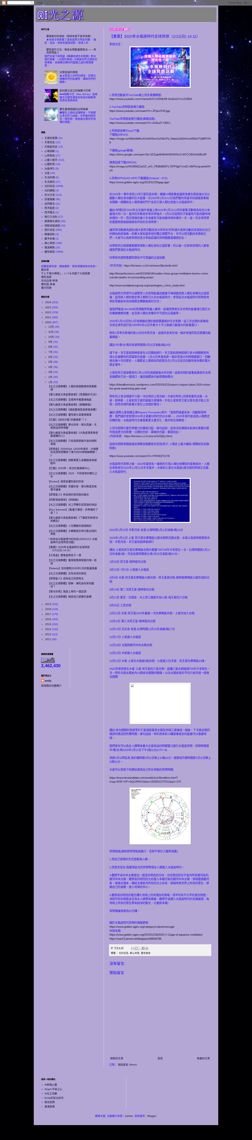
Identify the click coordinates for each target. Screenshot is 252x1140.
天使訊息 (49, 142)
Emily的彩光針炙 (54, 1097)
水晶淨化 (49, 168)
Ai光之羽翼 (50, 1093)
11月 (51, 331)
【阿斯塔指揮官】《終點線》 (64, 499)
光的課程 (49, 190)
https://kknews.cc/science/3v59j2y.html (147, 436)
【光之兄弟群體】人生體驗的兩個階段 (70, 525)
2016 (48, 619)
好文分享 (49, 194)
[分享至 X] (140, 948)
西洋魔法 (49, 212)
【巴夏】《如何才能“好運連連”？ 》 (68, 419)
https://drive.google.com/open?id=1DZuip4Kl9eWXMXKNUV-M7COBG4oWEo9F (158, 154)
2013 (48, 634)
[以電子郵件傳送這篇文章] (133, 948)
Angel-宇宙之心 (53, 1089)
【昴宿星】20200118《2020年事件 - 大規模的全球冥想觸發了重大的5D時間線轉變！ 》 (73, 452)
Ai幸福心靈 (50, 1084)
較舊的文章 (203, 1058)
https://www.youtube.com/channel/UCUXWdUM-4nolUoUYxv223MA (150, 98)
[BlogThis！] (136, 948)
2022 (48, 312)
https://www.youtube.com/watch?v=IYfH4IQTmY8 (139, 456)
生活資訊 (49, 181)
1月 (50, 382)
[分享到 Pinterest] (147, 948)
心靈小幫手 (50, 159)
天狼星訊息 (50, 146)
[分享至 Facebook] (143, 948)
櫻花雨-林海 (48, 284)
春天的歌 (46, 287)
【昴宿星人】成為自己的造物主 (66, 578)
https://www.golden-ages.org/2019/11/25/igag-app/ (139, 182)
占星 (47, 172)
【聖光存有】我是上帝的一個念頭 (67, 591)
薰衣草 (45, 269)
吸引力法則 (50, 216)
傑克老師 (49, 1102)
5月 (50, 361)
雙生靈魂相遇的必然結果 (74, 109)
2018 (48, 609)
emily (48, 680)
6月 (50, 356)
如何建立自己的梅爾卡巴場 (75, 90)
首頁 (160, 1058)
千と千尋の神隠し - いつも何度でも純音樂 (65, 273)
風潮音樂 (49, 1106)
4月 (50, 367)
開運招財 (49, 234)
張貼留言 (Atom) (127, 1064)
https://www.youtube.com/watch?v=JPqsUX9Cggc (139, 110)
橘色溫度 (46, 276)
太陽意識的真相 (69, 72)
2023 (48, 307)
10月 (51, 336)
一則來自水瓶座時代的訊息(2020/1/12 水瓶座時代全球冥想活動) (72, 541)
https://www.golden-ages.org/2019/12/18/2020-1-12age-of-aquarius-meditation (156, 934)
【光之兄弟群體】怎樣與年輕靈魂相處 (70, 399)
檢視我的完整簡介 (51, 685)
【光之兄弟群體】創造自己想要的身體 (70, 596)
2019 (48, 604)
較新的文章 (116, 1058)
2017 (48, 614)
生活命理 (49, 177)
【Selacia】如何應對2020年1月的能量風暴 (72, 568)
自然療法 (49, 203)
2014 (48, 629)
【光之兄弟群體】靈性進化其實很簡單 (70, 414)
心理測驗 (49, 151)
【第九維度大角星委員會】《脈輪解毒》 (70, 404)
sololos (129, 1115)
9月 (50, 341)
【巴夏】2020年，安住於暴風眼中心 (69, 468)
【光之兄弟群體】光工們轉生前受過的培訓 (72, 504)
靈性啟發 (146, 953)
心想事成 (49, 155)
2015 (48, 624)
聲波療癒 (49, 247)
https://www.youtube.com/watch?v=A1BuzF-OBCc (140, 122)
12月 (51, 326)
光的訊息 (123, 953)
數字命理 (49, 238)
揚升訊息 (49, 229)
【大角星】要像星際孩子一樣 (64, 555)
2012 (48, 639)
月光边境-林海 (49, 280)
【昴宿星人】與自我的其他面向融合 (68, 494)
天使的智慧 (50, 137)
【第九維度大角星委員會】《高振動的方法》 (73, 394)
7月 (50, 351)
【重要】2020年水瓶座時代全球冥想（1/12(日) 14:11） (69, 549)
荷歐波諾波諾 (52, 225)
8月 (50, 346)
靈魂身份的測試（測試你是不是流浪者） (69, 36)
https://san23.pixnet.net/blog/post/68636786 (135, 938)
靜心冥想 (134, 953)
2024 (48, 302)
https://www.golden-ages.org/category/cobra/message (141, 926)
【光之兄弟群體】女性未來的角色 (67, 573)
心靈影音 (49, 164)
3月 (50, 371)
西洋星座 (49, 207)
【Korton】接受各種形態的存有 (66, 481)
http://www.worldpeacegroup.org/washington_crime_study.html (146, 285)
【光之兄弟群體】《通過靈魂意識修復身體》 (73, 409)
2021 (48, 317)
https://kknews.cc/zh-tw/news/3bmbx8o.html (150, 265)
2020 (48, 322)
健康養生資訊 (52, 221)
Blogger (151, 1115)
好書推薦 (49, 199)
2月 (50, 376)
